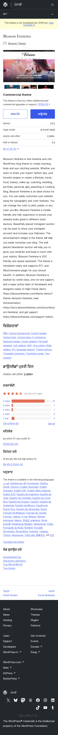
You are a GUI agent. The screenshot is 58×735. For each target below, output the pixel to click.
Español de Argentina (28, 494)
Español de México (25, 505)
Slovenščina (22, 531)
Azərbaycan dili (18, 483)
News (6, 614)
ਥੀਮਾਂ (5, 14)
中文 (52, 535)
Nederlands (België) (22, 524)
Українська (17, 535)
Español (34, 501)
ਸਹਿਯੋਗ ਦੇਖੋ (43, 104)
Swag (35, 652)
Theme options (44, 349)
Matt (7, 667)
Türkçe (6, 535)
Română (28, 527)
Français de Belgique (14, 512)
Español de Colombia (20, 498)
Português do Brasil (13, 527)
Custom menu (24, 337)
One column (39, 345)
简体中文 (40, 535)
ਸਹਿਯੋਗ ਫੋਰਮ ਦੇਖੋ (10, 444)
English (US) (9, 494)
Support (7, 641)
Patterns (35, 625)
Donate (36, 646)
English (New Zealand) (39, 490)
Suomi (44, 509)
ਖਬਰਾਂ (29, 345)
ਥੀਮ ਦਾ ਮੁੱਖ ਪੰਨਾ (10, 149)
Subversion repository (14, 560)
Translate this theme (13, 542)
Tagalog (43, 531)
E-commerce (38, 337)
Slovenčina (8, 531)
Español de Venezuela (27, 509)
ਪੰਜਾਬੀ (13, 692)
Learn (6, 635)
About (6, 609)
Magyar (32, 516)
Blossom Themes (17, 43)
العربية (6, 483)
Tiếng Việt (29, 535)
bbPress (9, 673)
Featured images (11, 341)
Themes (35, 614)
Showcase (37, 609)
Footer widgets (29, 341)
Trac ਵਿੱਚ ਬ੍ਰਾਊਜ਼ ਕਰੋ (12, 564)
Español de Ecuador (19, 501)
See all (51, 423)
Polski (50, 524)
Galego (16, 516)
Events (35, 641)
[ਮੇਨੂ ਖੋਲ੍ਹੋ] (53, 4)
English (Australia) (29, 487)
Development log (12, 557)
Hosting (7, 620)
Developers (9, 646)
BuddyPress (11, 678)
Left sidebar (19, 345)
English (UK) (20, 490)
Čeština (43, 483)
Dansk (6, 487)
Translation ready (35, 353)
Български (33, 483)
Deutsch (15, 487)
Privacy (7, 625)
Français (7, 516)
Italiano (17, 520)
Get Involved (38, 635)
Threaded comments (14, 353)
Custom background (19, 333)
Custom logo (9, 337)
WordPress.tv (12, 652)
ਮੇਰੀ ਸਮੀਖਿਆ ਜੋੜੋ (10, 423)
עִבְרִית (24, 516)
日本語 (26, 520)
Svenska (33, 531)
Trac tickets (9, 568)
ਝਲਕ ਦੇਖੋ (15, 114)
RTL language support (23, 349)
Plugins (35, 620)
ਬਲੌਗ (5, 333)
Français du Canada (36, 512)
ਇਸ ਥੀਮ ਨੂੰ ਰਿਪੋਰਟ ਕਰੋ (13, 464)
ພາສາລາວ (35, 520)
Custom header (38, 333)
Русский (38, 527)
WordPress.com (13, 662)
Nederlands (40, 524)
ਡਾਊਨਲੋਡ (42, 114)
